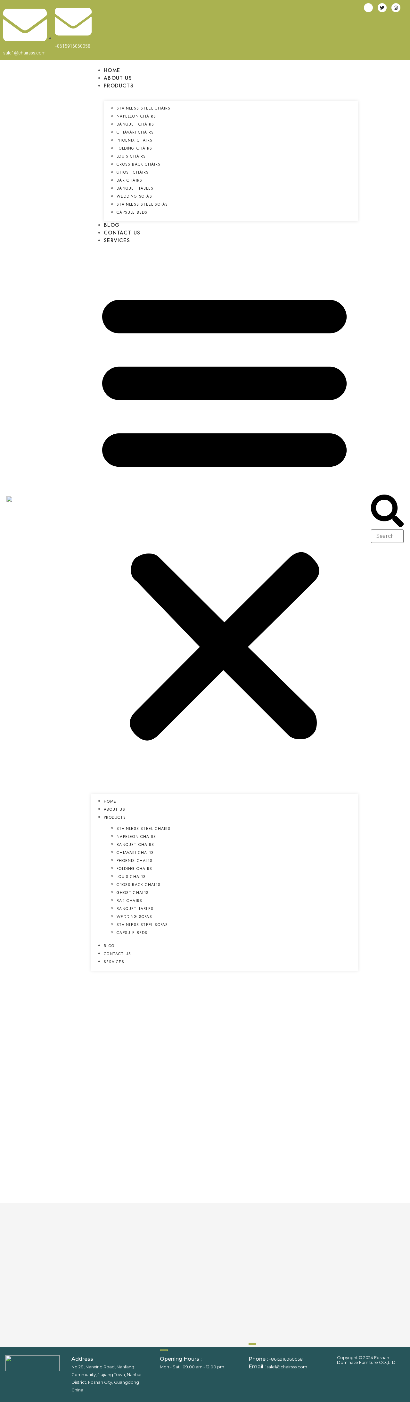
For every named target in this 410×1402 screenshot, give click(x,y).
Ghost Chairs (133, 172)
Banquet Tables (135, 188)
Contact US (122, 232)
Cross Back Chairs (138, 164)
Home (112, 70)
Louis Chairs (131, 156)
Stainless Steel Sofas (142, 204)
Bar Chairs (129, 180)
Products (119, 85)
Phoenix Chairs (134, 140)
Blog (111, 225)
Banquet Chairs (135, 124)
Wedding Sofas (134, 196)
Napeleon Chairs (136, 116)
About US (118, 78)
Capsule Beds (132, 212)
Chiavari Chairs (135, 132)
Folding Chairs (134, 148)
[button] (224, 513)
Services (117, 240)
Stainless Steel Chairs (143, 108)
